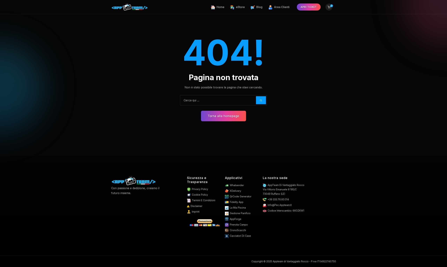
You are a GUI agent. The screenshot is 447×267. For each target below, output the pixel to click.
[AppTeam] (130, 7)
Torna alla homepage (223, 116)
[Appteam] (133, 180)
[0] (329, 7)
